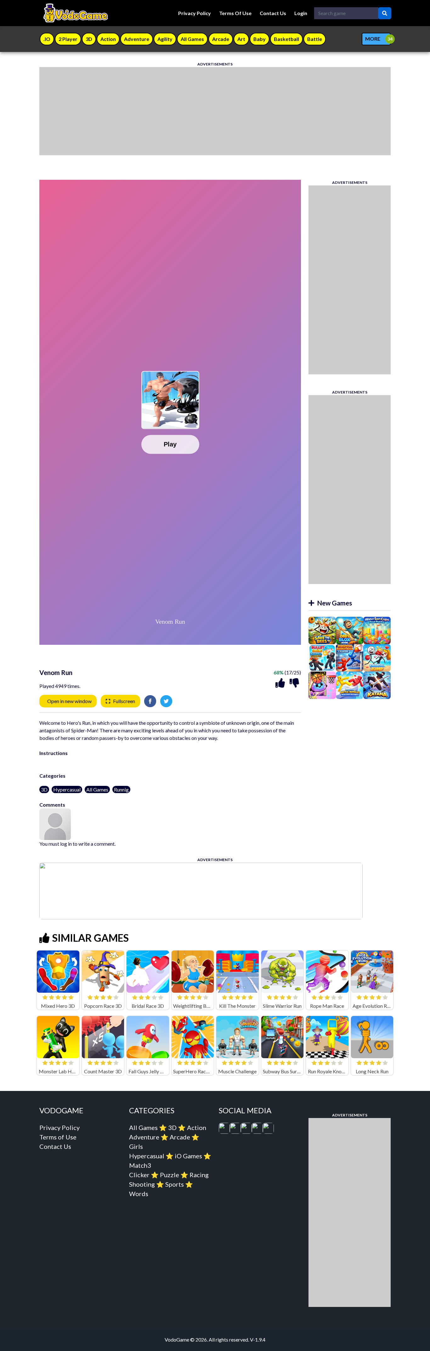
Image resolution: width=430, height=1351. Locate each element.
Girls (136, 1146)
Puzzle (169, 1174)
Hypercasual (67, 789)
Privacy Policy (194, 13)
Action (196, 1127)
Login (300, 13)
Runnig (121, 789)
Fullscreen (124, 701)
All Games (97, 789)
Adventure (144, 1137)
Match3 (140, 1165)
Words (138, 1193)
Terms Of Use (235, 13)
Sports (174, 1184)
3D (44, 789)
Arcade (180, 1137)
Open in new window (69, 701)
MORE (372, 39)
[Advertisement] (215, 111)
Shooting (142, 1184)
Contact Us (273, 13)
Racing (199, 1174)
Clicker (139, 1174)
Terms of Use (57, 1137)
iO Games (188, 1156)
